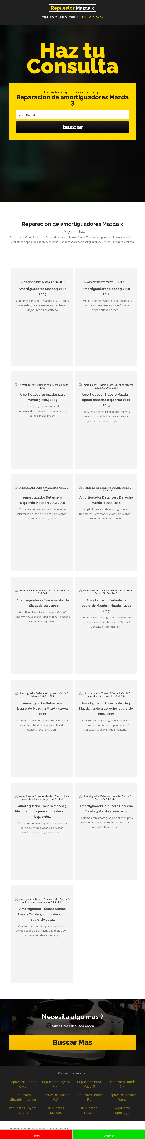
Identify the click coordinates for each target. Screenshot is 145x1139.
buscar (72, 127)
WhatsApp (109, 1136)
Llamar (36, 1136)
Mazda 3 (72, 8)
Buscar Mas (72, 1042)
